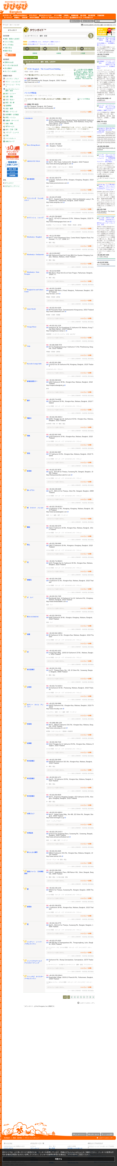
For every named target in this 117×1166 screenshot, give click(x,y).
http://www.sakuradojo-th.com (56, 728)
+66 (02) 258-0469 (55, 543)
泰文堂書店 (31, 669)
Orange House (31, 327)
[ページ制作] (71, 140)
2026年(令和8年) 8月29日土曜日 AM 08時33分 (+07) (99, 25)
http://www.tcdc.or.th (31, 82)
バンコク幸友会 (30, 93)
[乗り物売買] (91, 15)
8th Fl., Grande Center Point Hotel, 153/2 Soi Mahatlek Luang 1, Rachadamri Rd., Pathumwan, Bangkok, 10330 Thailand (71, 199)
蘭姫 (28, 527)
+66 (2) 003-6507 (54, 253)
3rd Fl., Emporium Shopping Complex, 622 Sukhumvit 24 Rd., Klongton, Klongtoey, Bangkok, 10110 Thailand (71, 797)
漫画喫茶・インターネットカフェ (55, 334)
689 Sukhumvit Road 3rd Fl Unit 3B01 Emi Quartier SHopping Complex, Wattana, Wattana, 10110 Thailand (71, 256)
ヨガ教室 (48, 167)
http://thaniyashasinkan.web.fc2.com (58, 475)
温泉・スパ (49, 186)
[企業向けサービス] (76, 17)
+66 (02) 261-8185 (55, 851)
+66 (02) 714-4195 (55, 399)
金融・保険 (9, 123)
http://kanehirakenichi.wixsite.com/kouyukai (38, 108)
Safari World (31, 309)
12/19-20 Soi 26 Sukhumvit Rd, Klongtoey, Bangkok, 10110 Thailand (71, 365)
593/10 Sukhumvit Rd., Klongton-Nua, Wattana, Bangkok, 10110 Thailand (71, 706)
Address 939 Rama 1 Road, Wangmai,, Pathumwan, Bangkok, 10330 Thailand (71, 291)
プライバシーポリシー (32, 1138)
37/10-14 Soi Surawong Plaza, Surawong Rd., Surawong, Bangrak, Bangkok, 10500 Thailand (71, 834)
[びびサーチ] (7, 15)
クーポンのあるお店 (11, 65)
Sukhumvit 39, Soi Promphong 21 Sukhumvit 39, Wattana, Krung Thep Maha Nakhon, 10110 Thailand (71, 328)
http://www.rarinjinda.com (54, 202)
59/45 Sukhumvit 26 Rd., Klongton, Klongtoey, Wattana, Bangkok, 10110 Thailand (71, 618)
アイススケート (88, 964)
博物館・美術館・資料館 (31, 71)
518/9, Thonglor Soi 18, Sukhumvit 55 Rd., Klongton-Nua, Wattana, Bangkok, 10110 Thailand (71, 419)
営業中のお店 (9, 62)
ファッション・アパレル (12, 85)
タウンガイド (12, 30)
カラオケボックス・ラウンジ (73, 131)
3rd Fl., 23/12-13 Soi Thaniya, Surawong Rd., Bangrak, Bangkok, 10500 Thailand (71, 925)
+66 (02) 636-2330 (55, 870)
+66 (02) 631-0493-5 (55, 812)
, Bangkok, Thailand (55, 146)
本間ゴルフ (31, 813)
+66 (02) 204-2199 (55, 579)
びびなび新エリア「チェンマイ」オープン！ (39, 44)
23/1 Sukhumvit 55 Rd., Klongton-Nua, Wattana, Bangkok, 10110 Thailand (71, 402)
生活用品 (48, 225)
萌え (28, 545)
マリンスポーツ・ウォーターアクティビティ (58, 149)
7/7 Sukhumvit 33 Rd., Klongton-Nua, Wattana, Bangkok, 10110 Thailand (71, 454)
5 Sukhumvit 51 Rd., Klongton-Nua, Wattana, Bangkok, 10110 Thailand (71, 581)
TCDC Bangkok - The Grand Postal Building (44, 69)
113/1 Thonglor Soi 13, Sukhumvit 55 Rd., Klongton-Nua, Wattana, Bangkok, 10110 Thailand (71, 563)
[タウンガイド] (32, 15)
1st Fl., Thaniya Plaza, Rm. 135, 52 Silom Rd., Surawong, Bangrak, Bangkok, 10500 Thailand (71, 671)
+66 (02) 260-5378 (55, 526)
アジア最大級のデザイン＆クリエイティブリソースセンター (44, 75)
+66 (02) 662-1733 (55, 160)
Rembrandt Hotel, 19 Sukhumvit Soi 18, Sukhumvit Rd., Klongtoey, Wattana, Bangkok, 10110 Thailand (71, 599)
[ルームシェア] (7, 17)
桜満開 (29, 743)
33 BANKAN (28, 118)
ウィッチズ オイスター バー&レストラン (34, 977)
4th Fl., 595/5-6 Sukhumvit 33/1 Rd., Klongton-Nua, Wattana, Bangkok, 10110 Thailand (71, 725)
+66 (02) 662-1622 (55, 651)
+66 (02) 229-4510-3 (55, 506)
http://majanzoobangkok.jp (55, 385)
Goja (28, 346)
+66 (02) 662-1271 (55, 777)
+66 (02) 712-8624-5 (55, 561)
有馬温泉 (30, 833)
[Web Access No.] (55, 17)
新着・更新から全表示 (12, 39)
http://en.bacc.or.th (52, 293)
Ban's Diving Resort (33, 145)
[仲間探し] (16, 17)
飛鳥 (28, 436)
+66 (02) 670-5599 (55, 197)
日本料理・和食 (50, 423)
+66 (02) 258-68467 (55, 216)
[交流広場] (24, 17)
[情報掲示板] (74, 15)
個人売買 (52, 1148)
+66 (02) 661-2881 (55, 362)
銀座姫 (29, 471)
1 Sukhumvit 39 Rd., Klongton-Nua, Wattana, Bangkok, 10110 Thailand (71, 908)
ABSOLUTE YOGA (33, 161)
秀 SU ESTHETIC (33, 617)
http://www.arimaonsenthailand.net (57, 837)
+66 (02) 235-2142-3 (55, 832)
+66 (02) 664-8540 (55, 795)
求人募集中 (8, 68)
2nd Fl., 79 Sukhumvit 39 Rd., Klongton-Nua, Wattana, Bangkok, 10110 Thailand (71, 780)
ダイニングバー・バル (52, 947)
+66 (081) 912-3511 (55, 118)
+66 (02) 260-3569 (55, 760)
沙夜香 (29, 687)
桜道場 (29, 724)
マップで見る (9, 45)
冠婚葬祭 (8, 105)
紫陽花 (29, 580)
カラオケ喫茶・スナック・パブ (55, 131)
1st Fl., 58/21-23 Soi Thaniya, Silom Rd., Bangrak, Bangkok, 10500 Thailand (71, 491)
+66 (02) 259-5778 (55, 178)
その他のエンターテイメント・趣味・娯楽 (71, 964)
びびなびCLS (8, 1148)
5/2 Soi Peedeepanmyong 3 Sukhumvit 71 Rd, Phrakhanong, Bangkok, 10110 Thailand (71, 347)
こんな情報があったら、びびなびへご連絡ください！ (41, 42)
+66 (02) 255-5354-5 (55, 975)
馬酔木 (29, 418)
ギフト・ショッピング (12, 81)
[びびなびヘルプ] (66, 17)
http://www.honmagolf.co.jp (55, 817)
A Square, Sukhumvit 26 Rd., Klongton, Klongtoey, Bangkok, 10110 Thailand (71, 180)
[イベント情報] (57, 15)
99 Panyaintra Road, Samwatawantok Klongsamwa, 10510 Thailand (71, 310)
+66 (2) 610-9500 (54, 271)
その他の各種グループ (30, 95)
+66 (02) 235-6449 (55, 489)
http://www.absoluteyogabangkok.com (58, 163)
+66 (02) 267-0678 (55, 470)
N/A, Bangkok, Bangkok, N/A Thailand (39, 106)
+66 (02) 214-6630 (55, 288)
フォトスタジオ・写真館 (59, 225)
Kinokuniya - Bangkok (34, 237)
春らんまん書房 (32, 852)
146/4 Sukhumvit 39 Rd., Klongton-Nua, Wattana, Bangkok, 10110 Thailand (71, 382)
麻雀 (47, 388)
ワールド (5, 25)
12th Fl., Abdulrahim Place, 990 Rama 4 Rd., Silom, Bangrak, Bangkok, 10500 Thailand (71, 873)
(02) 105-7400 (32, 78)
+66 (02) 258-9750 (55, 905)
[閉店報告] (91, 140)
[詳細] (83, 74)
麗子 (28, 400)
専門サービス (9, 126)
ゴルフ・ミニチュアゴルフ (53, 821)
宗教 (6, 135)
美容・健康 (9, 108)
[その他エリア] (88, 17)
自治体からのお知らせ (75, 1148)
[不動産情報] (100, 15)
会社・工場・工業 (11, 129)
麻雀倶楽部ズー (32, 381)
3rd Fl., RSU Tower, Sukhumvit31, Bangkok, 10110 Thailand (69, 162)
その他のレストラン (52, 982)
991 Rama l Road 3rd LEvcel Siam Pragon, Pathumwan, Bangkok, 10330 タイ (71, 273)
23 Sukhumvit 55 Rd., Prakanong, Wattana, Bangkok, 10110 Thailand (71, 688)
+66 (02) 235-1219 (55, 888)
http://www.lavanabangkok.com (56, 512)
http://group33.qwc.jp (53, 125)
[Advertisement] (72, 7)
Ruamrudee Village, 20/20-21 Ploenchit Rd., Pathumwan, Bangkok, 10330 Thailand (71, 978)
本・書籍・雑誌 (50, 242)
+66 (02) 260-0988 (55, 703)
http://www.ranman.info (53, 856)
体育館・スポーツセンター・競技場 (63, 167)
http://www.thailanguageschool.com (58, 221)
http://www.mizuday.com (54, 708)
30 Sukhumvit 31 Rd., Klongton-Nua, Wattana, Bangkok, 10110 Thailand (71, 635)
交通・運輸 (9, 96)
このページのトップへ (106, 1138)
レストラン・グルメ (12, 78)
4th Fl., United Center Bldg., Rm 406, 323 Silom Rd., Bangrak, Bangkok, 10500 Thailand (71, 815)
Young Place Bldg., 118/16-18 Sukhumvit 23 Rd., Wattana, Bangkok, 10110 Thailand (71, 653)
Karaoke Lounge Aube (34, 364)
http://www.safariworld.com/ (55, 311)
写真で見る (8, 47)
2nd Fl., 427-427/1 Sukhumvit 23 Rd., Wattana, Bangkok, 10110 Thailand (71, 219)
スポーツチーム (42, 95)
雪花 (28, 453)
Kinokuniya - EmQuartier (35, 254)
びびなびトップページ (12, 186)
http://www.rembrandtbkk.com (56, 601)
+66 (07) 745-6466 (55, 144)
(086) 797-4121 (33, 104)
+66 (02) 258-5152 (55, 380)
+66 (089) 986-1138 (55, 723)
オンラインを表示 (10, 71)
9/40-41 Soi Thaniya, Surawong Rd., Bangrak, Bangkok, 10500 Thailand (71, 890)
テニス (50, 95)
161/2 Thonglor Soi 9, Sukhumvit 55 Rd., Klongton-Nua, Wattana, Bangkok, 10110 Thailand (71, 744)
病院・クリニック (11, 111)
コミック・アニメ (51, 859)
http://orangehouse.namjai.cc (55, 331)
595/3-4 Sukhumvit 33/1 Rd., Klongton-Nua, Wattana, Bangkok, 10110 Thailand (71, 853)
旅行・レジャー (10, 93)
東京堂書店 (31, 761)
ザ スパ (30, 597)
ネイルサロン (50, 712)
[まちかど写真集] (33, 17)
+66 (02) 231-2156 (55, 668)
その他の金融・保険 (62, 877)
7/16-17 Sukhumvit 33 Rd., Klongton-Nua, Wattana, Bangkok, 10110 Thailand (71, 528)
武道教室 (70, 731)
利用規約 (7, 1138)
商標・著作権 (17, 1138)
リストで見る (9, 42)
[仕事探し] (66, 15)
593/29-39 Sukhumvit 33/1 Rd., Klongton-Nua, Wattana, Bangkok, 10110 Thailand (70, 762)
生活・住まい (9, 99)
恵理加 (29, 907)
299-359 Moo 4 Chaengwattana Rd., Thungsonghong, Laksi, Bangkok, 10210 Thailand (71, 943)
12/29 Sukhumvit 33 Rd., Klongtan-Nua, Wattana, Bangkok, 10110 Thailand (71, 437)
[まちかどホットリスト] (45, 15)
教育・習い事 (9, 102)
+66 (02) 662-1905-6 (55, 633)
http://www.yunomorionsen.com (56, 183)
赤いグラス (31, 490)
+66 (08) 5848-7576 (55, 345)
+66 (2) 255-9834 (54, 236)
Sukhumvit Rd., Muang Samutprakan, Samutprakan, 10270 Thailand (71, 960)
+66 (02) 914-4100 (55, 308)
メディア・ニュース (12, 132)
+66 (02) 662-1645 (55, 434)
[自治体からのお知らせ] (19, 15)
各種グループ (9, 141)
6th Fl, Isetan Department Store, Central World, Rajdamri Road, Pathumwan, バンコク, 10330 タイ (71, 238)
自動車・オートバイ (12, 120)
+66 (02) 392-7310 (55, 742)
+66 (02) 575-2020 (55, 941)
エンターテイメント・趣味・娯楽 (12, 89)
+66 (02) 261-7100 (55, 596)
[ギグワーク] (44, 17)
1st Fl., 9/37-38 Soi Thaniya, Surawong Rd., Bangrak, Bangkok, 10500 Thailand (71, 472)
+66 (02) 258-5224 (55, 615)
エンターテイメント (52, 964)
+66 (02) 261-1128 (55, 325)
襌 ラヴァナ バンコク (35, 508)
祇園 (28, 634)
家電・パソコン (10, 117)
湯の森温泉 (31, 179)
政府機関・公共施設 (12, 114)
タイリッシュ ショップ (35, 217)
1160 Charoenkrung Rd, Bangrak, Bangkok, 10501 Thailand (46, 80)
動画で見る (8, 50)
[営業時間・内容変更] (81, 140)
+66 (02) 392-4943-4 (55, 417)
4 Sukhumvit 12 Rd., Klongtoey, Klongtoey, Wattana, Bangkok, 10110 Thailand (71, 509)
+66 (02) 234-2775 (55, 923)
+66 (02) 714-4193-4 (55, 686)
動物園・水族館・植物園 (53, 314)
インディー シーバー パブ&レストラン (33, 943)
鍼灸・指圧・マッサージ (61, 515)
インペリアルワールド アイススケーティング (33, 962)
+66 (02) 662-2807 (55, 452)
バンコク (16, 25)
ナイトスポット (10, 138)
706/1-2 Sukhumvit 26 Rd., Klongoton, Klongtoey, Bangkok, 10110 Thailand (71, 546)
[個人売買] (82, 15)
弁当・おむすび (70, 334)
